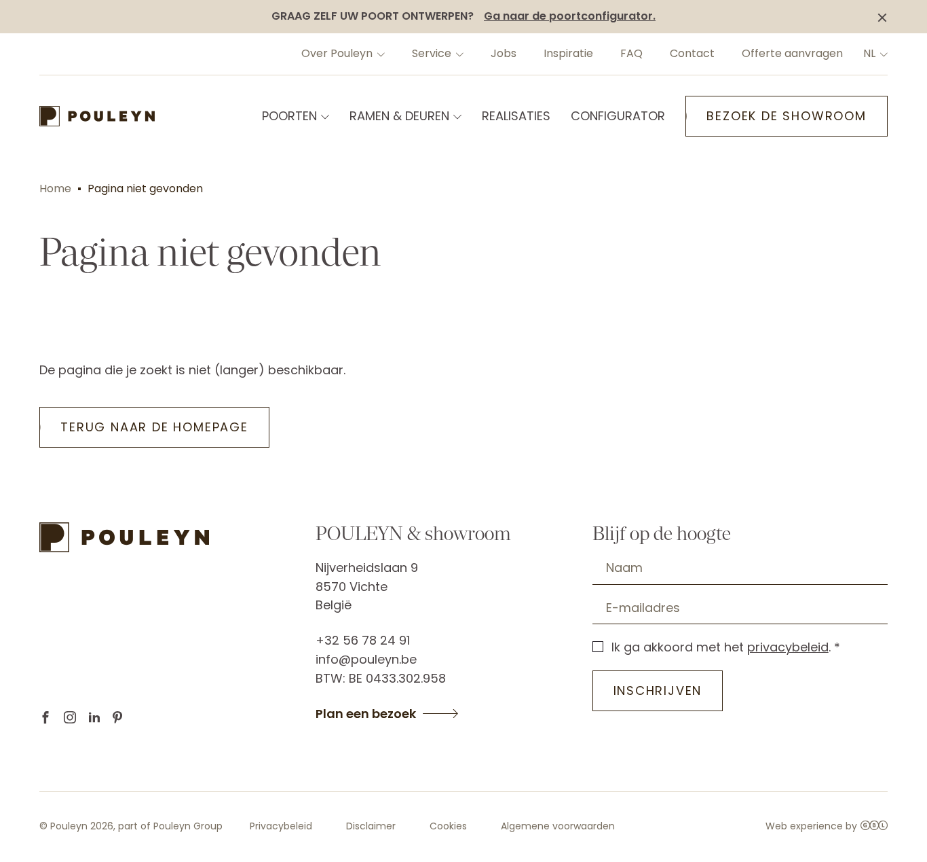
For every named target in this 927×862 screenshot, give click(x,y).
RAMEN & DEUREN (399, 115)
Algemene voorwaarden (558, 826)
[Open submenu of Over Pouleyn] (379, 53)
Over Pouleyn (337, 53)
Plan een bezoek (366, 714)
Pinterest (117, 717)
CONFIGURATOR (618, 115)
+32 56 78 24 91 (363, 640)
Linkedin (94, 717)
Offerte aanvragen (792, 53)
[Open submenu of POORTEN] (323, 116)
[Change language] (882, 53)
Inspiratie (568, 53)
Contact (692, 53)
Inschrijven (657, 690)
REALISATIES (516, 115)
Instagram (70, 717)
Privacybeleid (281, 826)
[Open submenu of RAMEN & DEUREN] (456, 116)
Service (431, 53)
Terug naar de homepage (154, 426)
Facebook (45, 717)
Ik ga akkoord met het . (721, 647)
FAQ (631, 53)
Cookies (448, 826)
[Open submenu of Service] (458, 53)
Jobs (503, 53)
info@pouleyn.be (366, 659)
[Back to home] (97, 116)
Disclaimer (371, 826)
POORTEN (289, 115)
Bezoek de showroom (786, 115)
